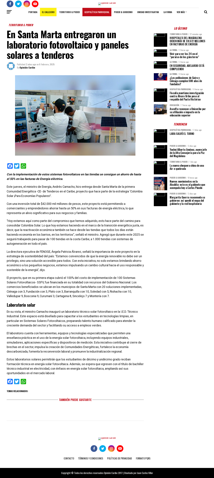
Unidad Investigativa (148, 12)
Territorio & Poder (69, 12)
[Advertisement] (180, 232)
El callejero (48, 12)
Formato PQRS (143, 458)
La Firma (168, 12)
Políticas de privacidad (119, 458)
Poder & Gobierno (123, 12)
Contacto (69, 458)
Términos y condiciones (90, 458)
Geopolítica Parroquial (96, 12)
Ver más (181, 12)
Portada (32, 12)
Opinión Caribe (27, 67)
